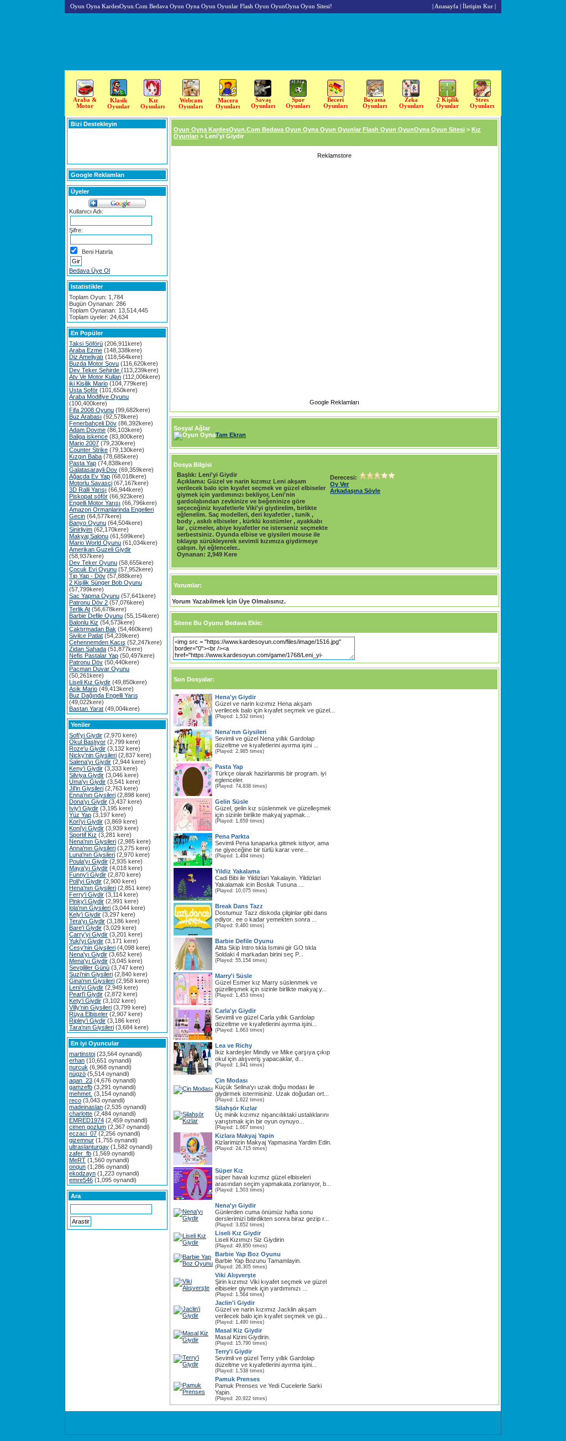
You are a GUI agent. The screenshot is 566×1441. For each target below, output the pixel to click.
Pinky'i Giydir (86, 901)
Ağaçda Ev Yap (89, 476)
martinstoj (82, 1053)
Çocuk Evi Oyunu (93, 569)
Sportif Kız (83, 834)
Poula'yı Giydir (88, 861)
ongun (77, 1166)
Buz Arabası (85, 416)
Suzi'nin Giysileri (91, 974)
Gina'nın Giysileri (91, 980)
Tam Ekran (231, 434)
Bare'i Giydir (85, 927)
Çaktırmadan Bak (92, 629)
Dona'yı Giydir (88, 801)
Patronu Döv (86, 662)
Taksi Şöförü (86, 343)
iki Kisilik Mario (88, 383)
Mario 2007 (84, 443)
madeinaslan (86, 1107)
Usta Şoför (83, 390)
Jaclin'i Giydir (235, 1302)
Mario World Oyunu (95, 542)
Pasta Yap (82, 463)
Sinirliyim (80, 529)
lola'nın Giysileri (90, 907)
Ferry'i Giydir (86, 894)
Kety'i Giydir (85, 1000)
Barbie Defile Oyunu (96, 615)
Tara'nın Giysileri (91, 1027)
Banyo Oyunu (87, 522)
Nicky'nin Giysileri (93, 755)
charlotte (80, 1113)
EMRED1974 (86, 1120)
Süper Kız (229, 1170)
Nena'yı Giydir (88, 954)
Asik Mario (83, 688)
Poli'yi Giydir (85, 881)
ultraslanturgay (89, 1146)
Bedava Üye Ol (89, 270)
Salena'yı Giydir (90, 761)
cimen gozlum (87, 1126)
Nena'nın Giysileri (92, 841)
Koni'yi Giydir (86, 828)
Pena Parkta (232, 836)
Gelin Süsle (231, 801)
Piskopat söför (88, 496)
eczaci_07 (83, 1133)
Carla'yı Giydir (235, 1010)
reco (75, 1100)
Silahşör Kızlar (236, 1108)
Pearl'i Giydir (86, 994)
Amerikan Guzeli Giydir (100, 549)
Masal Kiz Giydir (238, 1330)
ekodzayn (82, 1173)
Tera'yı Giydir (87, 921)
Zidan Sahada (87, 649)
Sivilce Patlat (86, 635)
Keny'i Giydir (86, 768)
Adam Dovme (87, 429)
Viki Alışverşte (235, 1275)
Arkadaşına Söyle (355, 490)
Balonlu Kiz (83, 622)
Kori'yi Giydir (86, 821)
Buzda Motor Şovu (94, 363)
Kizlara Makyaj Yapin (244, 1135)
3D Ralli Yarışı (88, 489)
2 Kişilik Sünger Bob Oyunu (105, 582)
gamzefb (80, 1087)
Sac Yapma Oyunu (94, 595)
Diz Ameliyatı (86, 356)
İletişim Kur (478, 6)
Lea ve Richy (233, 1045)
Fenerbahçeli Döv (93, 423)
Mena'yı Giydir (88, 961)
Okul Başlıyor (87, 741)
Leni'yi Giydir (86, 987)
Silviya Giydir (86, 775)
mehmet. (80, 1093)
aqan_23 (80, 1080)
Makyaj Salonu (88, 536)
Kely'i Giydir (85, 914)
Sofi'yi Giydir (85, 735)
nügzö (77, 1073)
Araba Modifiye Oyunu (99, 396)
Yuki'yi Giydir (86, 941)
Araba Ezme (85, 350)
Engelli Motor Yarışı (94, 503)
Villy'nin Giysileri (90, 1007)
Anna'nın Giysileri (92, 848)
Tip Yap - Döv (87, 576)
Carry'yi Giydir (88, 934)
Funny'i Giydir (87, 874)
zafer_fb (80, 1153)
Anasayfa (446, 6)
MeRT (77, 1160)
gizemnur (81, 1140)
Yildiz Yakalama (237, 871)
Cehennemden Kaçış (97, 642)
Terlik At (79, 609)
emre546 (81, 1180)
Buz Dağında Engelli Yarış (103, 695)
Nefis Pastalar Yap (93, 655)
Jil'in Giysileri (86, 788)
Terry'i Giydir (233, 1351)
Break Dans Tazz (239, 906)
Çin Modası (231, 1080)
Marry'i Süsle (233, 975)
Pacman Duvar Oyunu (99, 668)
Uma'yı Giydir (87, 781)
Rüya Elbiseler (88, 1014)
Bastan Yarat (86, 708)
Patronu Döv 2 (88, 602)
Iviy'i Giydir (83, 808)
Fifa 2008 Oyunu (91, 410)
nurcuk (78, 1067)
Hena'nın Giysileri (92, 888)
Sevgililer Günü (89, 967)
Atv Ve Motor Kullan (95, 376)
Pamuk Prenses (237, 1379)
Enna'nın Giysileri (92, 795)
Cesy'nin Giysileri (92, 947)
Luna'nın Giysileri (92, 854)
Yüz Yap (80, 814)
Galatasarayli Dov (93, 469)
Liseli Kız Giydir (90, 682)
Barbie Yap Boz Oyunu (248, 1254)
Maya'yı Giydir (88, 868)
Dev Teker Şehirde (95, 370)
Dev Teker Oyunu (93, 562)
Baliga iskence (88, 436)
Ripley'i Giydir (87, 1020)
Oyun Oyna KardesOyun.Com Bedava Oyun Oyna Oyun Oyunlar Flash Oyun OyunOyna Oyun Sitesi (319, 129)
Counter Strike (88, 449)
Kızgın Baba (85, 456)
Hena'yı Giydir (235, 697)
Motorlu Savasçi (90, 483)
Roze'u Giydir (87, 748)
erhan (77, 1060)
